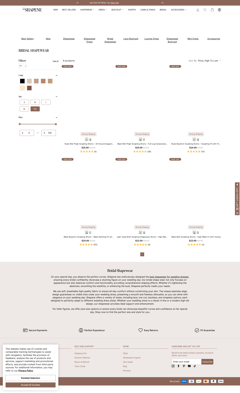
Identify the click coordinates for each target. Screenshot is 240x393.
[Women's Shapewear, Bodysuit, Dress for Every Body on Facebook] (178, 365)
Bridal (163, 9)
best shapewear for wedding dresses (169, 276)
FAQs (125, 353)
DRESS (102, 9)
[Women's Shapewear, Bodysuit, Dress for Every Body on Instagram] (173, 365)
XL (24, 109)
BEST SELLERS (69, 9)
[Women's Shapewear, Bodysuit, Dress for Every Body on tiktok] (194, 365)
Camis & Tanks (147, 9)
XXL (35, 109)
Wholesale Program (132, 357)
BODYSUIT (116, 9)
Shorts (132, 9)
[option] (26, 29)
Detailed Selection (30, 378)
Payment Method (82, 357)
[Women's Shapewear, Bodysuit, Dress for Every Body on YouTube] (189, 365)
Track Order (79, 366)
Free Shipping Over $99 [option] (120, 3)
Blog (125, 366)
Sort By (203, 60)
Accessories (177, 9)
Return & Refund (81, 362)
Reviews (127, 370)
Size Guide (128, 362)
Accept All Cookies (30, 385)
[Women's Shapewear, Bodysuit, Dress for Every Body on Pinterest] (183, 365)
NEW (55, 9)
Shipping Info (80, 353)
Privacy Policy (25, 370)
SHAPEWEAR (86, 9)
